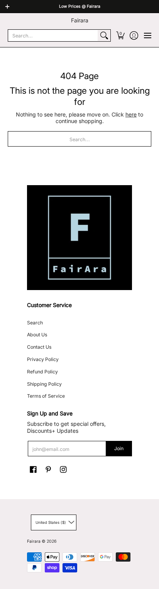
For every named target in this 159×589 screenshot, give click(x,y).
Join (118, 448)
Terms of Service (46, 396)
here (131, 114)
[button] (120, 35)
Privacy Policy (43, 359)
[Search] (104, 35)
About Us (37, 335)
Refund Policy (42, 372)
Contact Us (39, 347)
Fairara (79, 20)
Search (35, 323)
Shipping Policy (44, 384)
